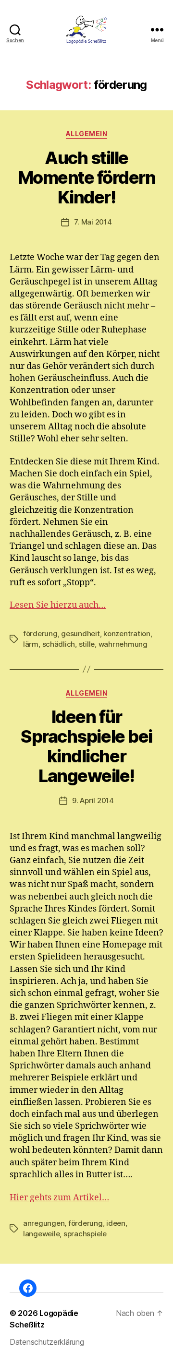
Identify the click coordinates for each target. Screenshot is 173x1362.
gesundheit (80, 633)
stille (87, 644)
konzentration (126, 633)
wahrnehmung (123, 644)
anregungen (43, 1223)
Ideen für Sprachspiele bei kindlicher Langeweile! (86, 746)
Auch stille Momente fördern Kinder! (87, 177)
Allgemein (87, 134)
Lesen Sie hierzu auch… (58, 605)
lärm (30, 644)
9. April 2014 (93, 800)
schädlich (58, 644)
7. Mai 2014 (92, 221)
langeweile (41, 1233)
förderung (40, 633)
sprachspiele (85, 1233)
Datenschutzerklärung (47, 1342)
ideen (115, 1223)
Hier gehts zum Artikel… (59, 1197)
